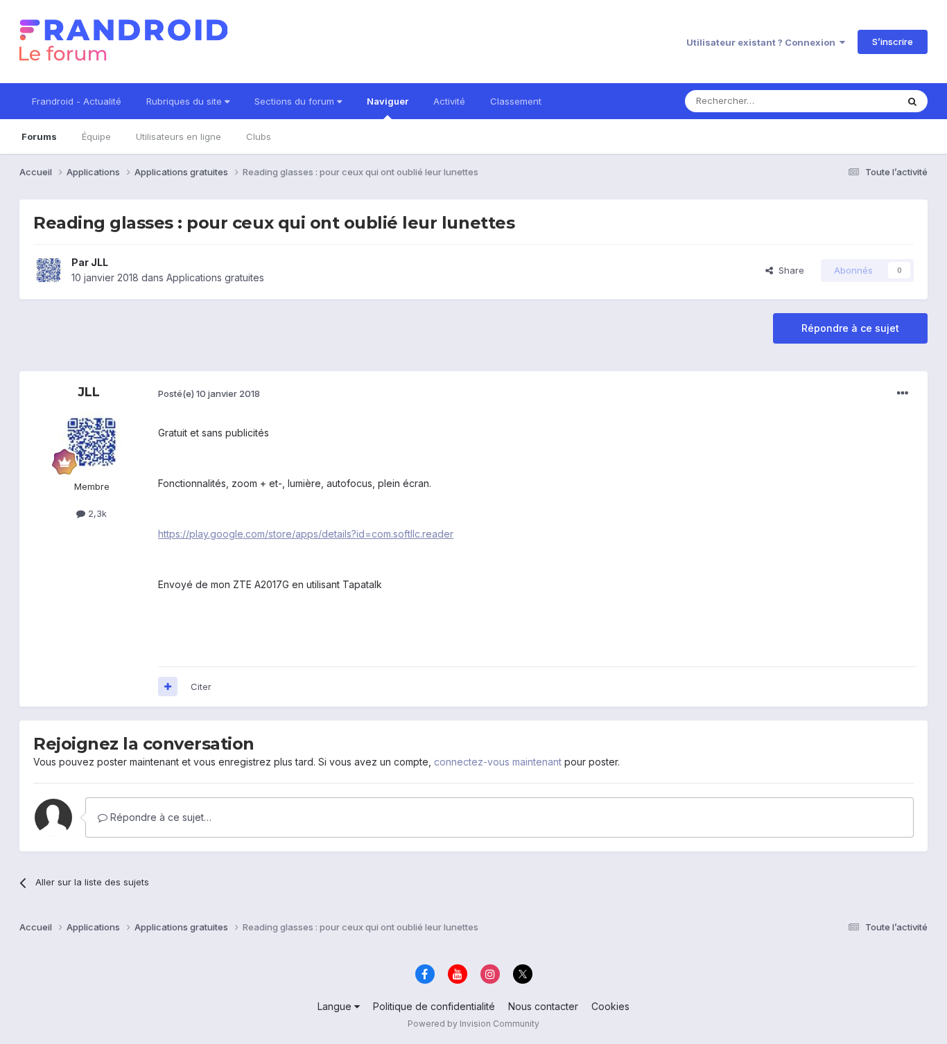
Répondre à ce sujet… (159, 817)
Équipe (96, 136)
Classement (515, 101)
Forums (39, 136)
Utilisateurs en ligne (178, 136)
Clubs (258, 136)
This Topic (856, 101)
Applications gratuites (215, 277)
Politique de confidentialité (434, 1006)
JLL (99, 262)
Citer (201, 686)
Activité (449, 101)
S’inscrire (892, 41)
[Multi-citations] (167, 686)
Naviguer (387, 101)
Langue (336, 1006)
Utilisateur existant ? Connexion (763, 42)
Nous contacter (543, 1006)
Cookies (610, 1006)
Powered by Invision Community (473, 1023)
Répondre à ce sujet (850, 328)
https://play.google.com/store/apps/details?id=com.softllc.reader (305, 534)
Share (788, 270)
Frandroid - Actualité (76, 101)
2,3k (96, 513)
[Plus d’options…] (902, 393)
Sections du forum (295, 101)
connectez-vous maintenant (498, 762)
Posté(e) (209, 393)
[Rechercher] (912, 101)
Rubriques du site (185, 101)
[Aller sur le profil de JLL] (48, 270)
